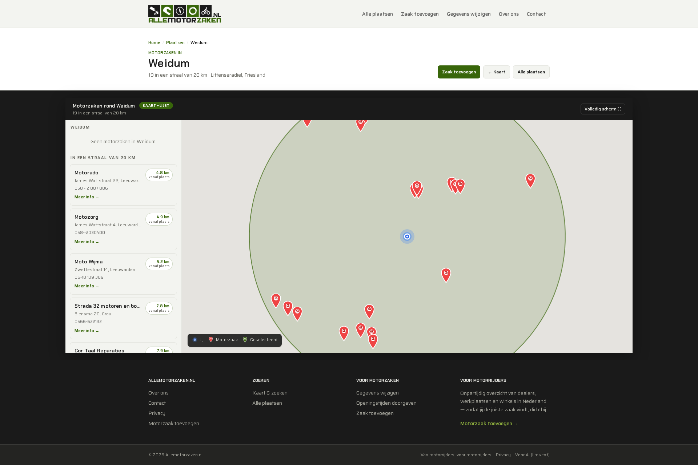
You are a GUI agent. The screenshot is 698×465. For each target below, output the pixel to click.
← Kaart (496, 71)
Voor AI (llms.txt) (532, 455)
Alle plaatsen (377, 14)
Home (154, 42)
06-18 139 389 (89, 277)
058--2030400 (90, 233)
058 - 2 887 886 (91, 188)
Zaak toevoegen (420, 14)
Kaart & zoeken (270, 393)
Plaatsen (175, 42)
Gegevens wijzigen (469, 14)
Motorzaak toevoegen (173, 423)
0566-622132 (88, 322)
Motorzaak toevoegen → (489, 423)
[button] (417, 189)
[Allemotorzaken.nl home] (184, 14)
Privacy (156, 413)
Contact (536, 14)
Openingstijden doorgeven (386, 403)
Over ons (509, 14)
